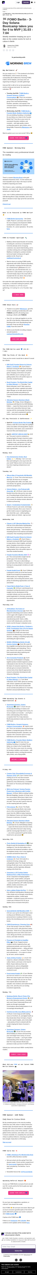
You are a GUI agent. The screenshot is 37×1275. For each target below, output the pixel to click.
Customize (18, 1272)
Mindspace (26, 127)
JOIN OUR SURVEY (18, 339)
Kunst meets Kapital (13, 973)
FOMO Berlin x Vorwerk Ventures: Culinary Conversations (18, 95)
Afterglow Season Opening (15, 400)
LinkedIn (23, 1220)
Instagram (13, 1220)
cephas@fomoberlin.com (15, 334)
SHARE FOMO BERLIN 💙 (18, 138)
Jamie (9, 129)
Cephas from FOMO (13, 45)
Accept (7, 1272)
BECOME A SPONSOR (18, 759)
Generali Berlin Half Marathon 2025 (18, 911)
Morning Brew (17, 177)
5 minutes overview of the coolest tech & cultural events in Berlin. (17, 8)
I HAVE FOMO (18, 295)
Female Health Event (13, 570)
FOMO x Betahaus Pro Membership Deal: (20, 1155)
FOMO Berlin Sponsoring (15, 218)
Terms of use (21, 1267)
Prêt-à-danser (11, 807)
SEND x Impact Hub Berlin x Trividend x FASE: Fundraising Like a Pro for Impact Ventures (20, 628)
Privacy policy (11, 1267)
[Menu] (32, 2)
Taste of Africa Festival (14, 958)
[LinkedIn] (16, 1260)
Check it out (6, 204)
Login (18, 2)
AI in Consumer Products (15, 657)
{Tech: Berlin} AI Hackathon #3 (17, 843)
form (8, 229)
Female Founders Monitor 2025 (17, 554)
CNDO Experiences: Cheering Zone (18, 924)
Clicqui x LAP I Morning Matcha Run (18, 523)
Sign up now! (7, 1142)
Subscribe (26, 2)
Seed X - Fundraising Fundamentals (18, 505)
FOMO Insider (10, 1214)
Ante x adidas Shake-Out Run (16, 890)
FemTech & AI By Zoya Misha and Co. (19, 1012)
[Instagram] (21, 1260)
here (28, 1222)
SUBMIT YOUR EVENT (18, 1054)
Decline (30, 1272)
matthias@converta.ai (14, 258)
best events (13, 1164)
